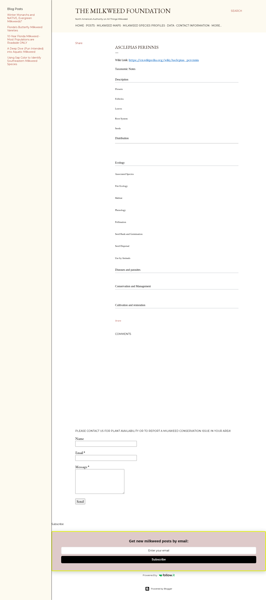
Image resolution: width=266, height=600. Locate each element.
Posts (90, 25)
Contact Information (193, 25)
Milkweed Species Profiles (144, 25)
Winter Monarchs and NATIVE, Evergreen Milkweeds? (21, 18)
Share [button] (79, 43)
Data (170, 25)
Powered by (150, 575)
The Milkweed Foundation (123, 11)
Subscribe (159, 559)
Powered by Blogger (161, 588)
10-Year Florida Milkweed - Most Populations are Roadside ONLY (23, 39)
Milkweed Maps (109, 25)
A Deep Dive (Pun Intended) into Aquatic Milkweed (25, 50)
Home (79, 25)
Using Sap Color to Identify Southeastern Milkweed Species (24, 61)
